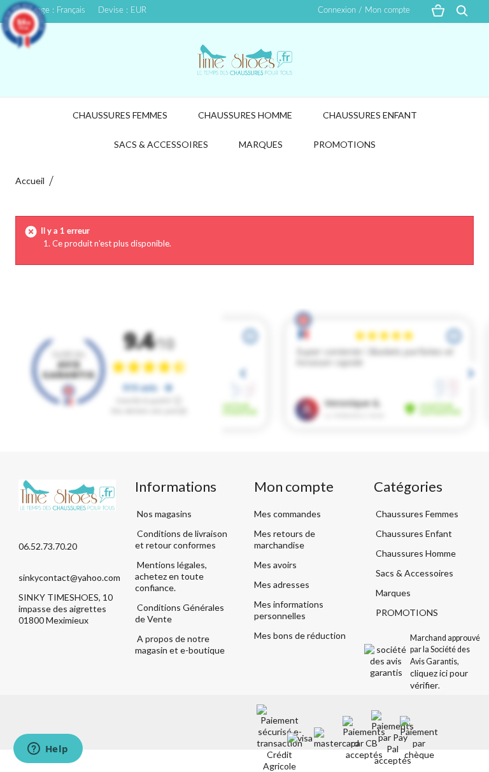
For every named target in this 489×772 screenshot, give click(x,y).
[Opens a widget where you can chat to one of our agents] (48, 750)
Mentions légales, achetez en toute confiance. (171, 576)
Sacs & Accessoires (161, 144)
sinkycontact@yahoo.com (69, 577)
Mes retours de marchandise (284, 539)
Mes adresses (281, 584)
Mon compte (294, 486)
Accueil (30, 180)
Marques (261, 144)
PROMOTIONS (344, 144)
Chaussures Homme (245, 115)
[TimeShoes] (244, 60)
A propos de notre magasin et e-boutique (180, 644)
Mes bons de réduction (300, 635)
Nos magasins (163, 513)
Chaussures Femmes (120, 115)
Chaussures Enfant (370, 115)
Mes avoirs (275, 564)
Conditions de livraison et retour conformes (181, 539)
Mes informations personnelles (288, 610)
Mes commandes (287, 513)
